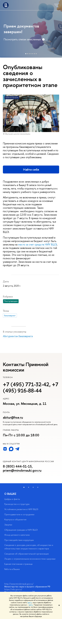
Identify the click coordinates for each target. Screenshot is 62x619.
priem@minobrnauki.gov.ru (22, 470)
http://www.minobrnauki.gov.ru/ (18, 583)
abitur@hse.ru (13, 417)
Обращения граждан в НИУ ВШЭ (21, 529)
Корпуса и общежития (15, 519)
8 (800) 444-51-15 (17, 466)
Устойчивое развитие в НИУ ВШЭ (21, 509)
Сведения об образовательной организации (26, 553)
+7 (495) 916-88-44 (30, 387)
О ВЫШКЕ (10, 494)
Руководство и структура (16, 504)
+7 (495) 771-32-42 (26, 384)
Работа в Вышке (12, 569)
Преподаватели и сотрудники (19, 514)
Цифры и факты (12, 499)
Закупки (8, 524)
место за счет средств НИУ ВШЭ (37, 244)
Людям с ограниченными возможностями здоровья (29, 558)
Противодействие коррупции (19, 540)
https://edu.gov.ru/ (13, 589)
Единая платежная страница (18, 563)
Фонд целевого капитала (17, 534)
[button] (24, 487)
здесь (30, 602)
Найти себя (31, 169)
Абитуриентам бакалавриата (18, 336)
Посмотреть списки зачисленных (22, 39)
